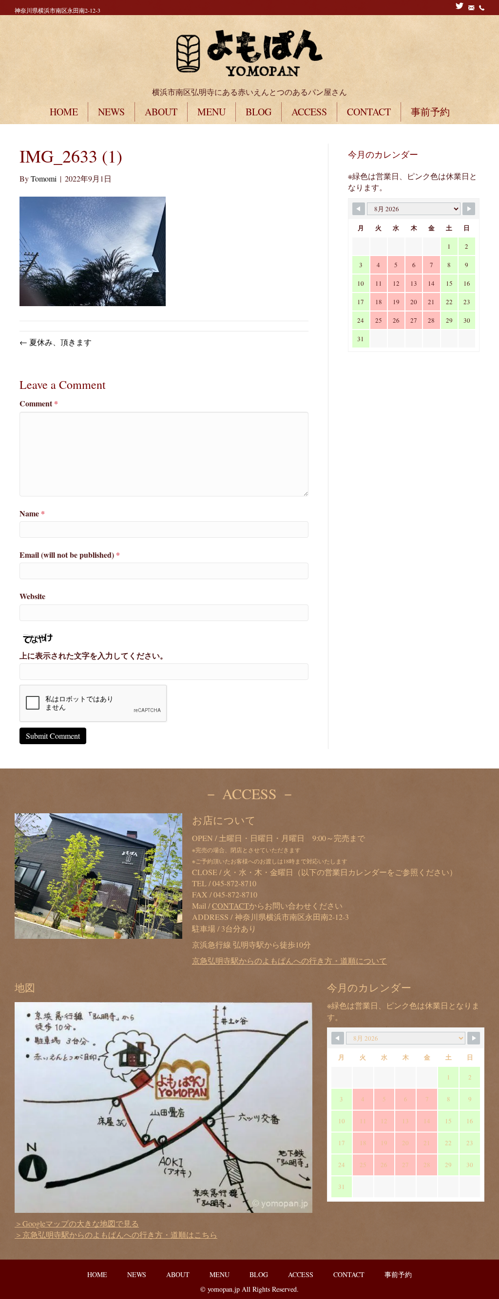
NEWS (111, 111)
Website (32, 596)
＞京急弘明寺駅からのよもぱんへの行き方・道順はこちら (116, 1234)
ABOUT (161, 111)
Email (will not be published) (69, 554)
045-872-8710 (234, 883)
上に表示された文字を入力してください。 (93, 655)
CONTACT (369, 111)
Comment (38, 403)
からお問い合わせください (277, 905)
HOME (64, 111)
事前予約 (430, 111)
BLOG (258, 111)
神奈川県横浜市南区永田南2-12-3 (57, 10)
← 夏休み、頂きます (55, 342)
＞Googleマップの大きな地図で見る (77, 1223)
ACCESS (309, 111)
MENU (211, 111)
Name (32, 513)
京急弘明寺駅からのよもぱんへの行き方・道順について (289, 960)
